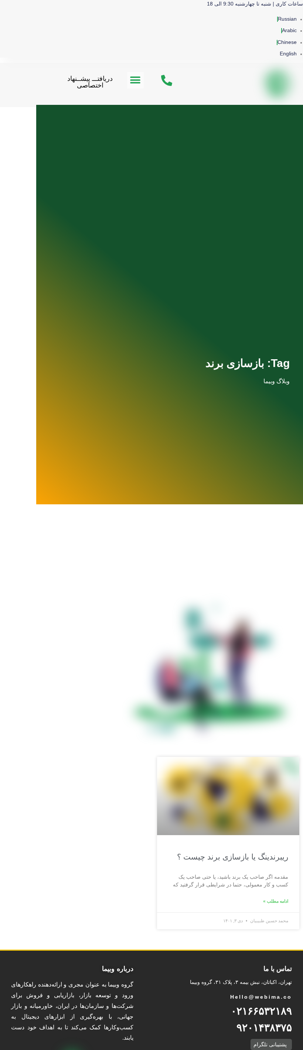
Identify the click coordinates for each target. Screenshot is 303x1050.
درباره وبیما (117, 968)
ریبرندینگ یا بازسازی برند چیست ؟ (232, 856)
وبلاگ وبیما (276, 381)
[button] (135, 80)
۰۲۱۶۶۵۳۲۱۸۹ (261, 1011)
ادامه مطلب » (275, 901)
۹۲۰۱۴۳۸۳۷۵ (264, 1027)
